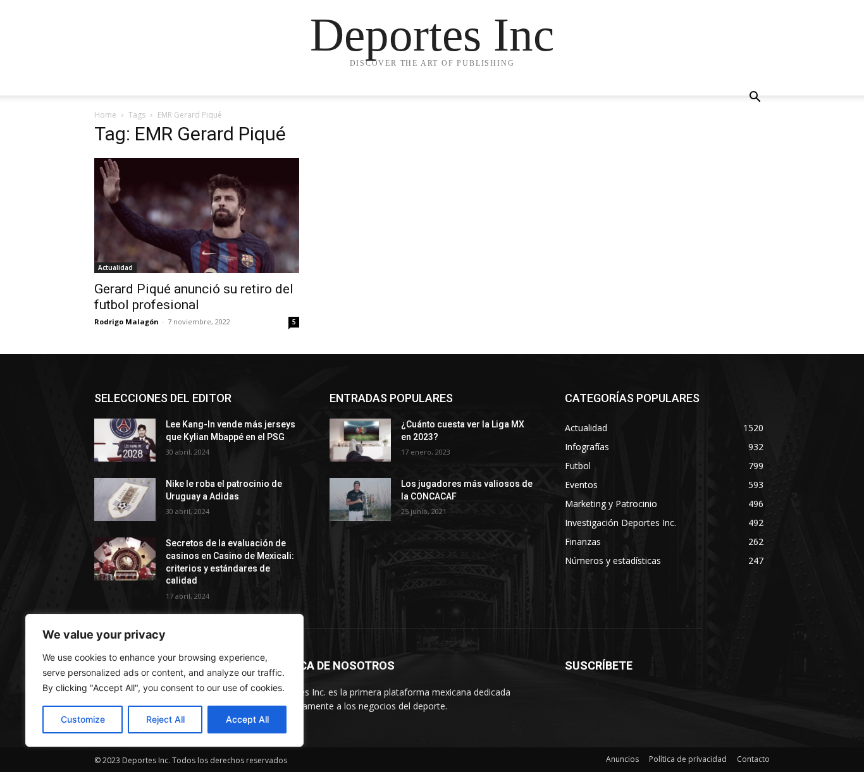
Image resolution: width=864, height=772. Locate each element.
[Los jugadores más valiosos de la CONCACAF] (360, 499)
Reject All (165, 719)
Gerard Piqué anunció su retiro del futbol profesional (193, 296)
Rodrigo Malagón (126, 321)
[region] (164, 680)
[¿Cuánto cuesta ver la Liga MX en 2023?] (360, 440)
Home (105, 114)
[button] (754, 98)
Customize (83, 719)
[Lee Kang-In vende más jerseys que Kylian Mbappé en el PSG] (125, 440)
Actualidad (115, 267)
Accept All (247, 719)
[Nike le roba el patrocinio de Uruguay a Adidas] (125, 499)
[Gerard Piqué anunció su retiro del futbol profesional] (196, 215)
